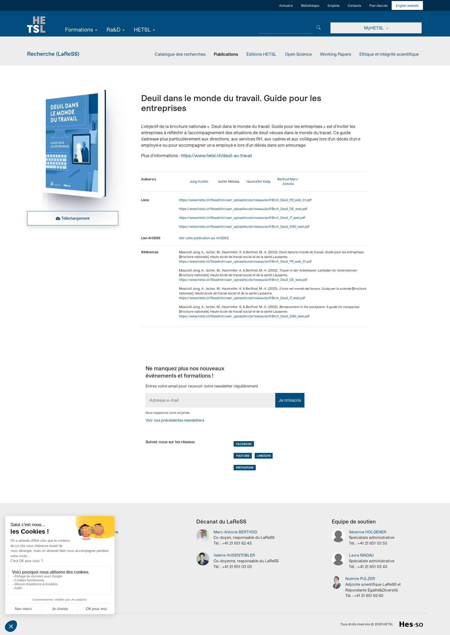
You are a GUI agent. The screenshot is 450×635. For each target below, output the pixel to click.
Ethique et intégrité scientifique (389, 54)
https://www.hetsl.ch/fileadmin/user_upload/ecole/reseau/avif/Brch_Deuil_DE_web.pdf (243, 209)
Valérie (234, 555)
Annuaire (286, 5)
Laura (361, 555)
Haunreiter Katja (258, 181)
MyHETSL (374, 27)
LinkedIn (263, 455)
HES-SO (411, 624)
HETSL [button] (142, 29)
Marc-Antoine (235, 532)
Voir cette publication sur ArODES (204, 238)
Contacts (354, 5)
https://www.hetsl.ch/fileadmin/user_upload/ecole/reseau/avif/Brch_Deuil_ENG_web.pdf (244, 226)
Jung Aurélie (199, 181)
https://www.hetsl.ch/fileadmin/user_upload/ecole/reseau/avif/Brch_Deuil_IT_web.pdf (242, 217)
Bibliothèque (310, 5)
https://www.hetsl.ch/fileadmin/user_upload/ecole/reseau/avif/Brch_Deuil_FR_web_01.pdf (245, 200)
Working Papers (335, 54)
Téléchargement (75, 218)
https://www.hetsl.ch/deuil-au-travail (216, 155)
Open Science (298, 54)
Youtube (243, 455)
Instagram (244, 467)
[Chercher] (318, 27)
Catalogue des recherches (180, 54)
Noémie (360, 578)
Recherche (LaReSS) (53, 54)
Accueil (36, 24)
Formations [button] (79, 29)
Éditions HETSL (261, 54)
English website (407, 5)
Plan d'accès (378, 5)
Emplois (333, 5)
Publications (226, 54)
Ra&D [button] (113, 29)
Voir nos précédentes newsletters (175, 420)
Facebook (244, 444)
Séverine (367, 532)
